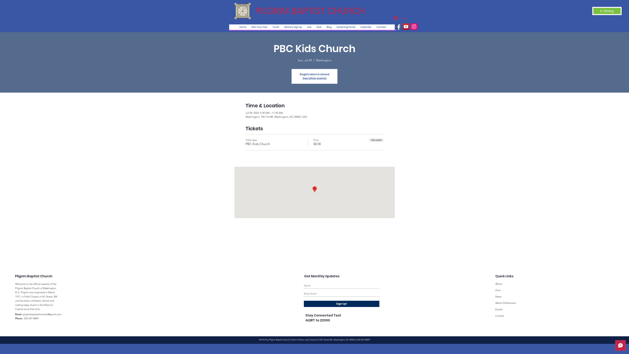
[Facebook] (398, 26)
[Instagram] (414, 26)
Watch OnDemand (505, 303)
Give (497, 290)
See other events (314, 78)
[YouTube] (406, 26)
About (498, 283)
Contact (499, 315)
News (498, 296)
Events (498, 309)
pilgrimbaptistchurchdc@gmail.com (42, 314)
